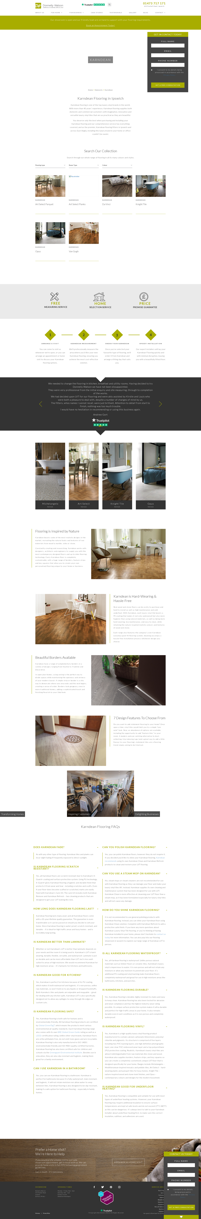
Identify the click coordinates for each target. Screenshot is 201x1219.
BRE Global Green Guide (69, 1032)
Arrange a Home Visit (128, 1162)
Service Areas (159, 1187)
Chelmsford (162, 1204)
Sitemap (37, 1213)
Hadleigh (163, 1197)
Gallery (132, 12)
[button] (5, 61)
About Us (39, 12)
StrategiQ (163, 1213)
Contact (159, 12)
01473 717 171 (154, 3)
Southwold (162, 1209)
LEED (38, 1035)
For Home (55, 12)
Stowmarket (162, 1202)
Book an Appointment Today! (100, 25)
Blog (145, 12)
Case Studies (97, 12)
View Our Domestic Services (33, 794)
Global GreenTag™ (47, 1025)
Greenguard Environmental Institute (66, 1052)
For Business (76, 12)
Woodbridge (162, 1199)
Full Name (168, 41)
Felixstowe (162, 1195)
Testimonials (116, 12)
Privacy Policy (169, 75)
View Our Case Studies (100, 794)
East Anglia (162, 1190)
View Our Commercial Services (167, 794)
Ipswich (163, 1193)
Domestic (99, 90)
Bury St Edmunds (160, 1206)
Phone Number (168, 61)
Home (90, 90)
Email (168, 51)
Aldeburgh (162, 1211)
